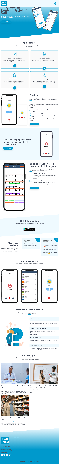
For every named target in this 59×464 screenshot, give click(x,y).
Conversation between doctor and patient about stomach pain (15, 386)
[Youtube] (7, 455)
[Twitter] (4, 455)
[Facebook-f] (2, 455)
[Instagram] (9, 455)
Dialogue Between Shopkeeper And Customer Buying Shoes (14, 418)
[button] (55, 3)
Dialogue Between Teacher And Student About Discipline (44, 386)
